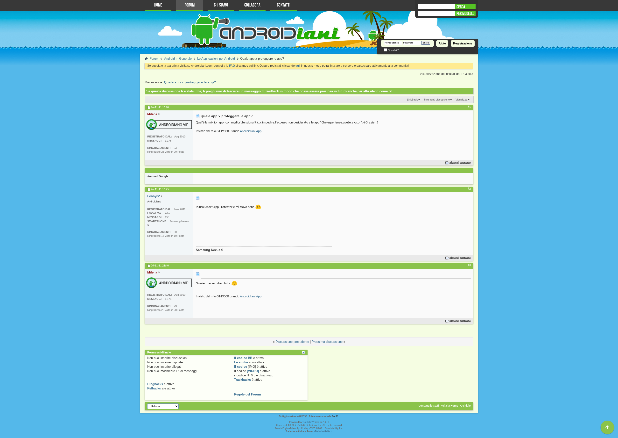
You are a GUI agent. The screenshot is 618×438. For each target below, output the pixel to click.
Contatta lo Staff (429, 405)
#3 (469, 265)
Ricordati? (393, 50)
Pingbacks (155, 384)
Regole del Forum (247, 394)
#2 (469, 188)
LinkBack (412, 99)
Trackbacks (242, 379)
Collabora (252, 5)
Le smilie (241, 362)
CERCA (460, 6)
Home (158, 5)
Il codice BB (243, 358)
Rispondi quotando (460, 163)
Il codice (240, 366)
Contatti (283, 5)
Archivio (465, 405)
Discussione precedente (292, 342)
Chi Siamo (221, 5)
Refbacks (154, 388)
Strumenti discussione (437, 99)
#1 (469, 107)
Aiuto (442, 43)
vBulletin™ (308, 422)
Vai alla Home (449, 405)
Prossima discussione (327, 342)
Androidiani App (250, 131)
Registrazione (462, 43)
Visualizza (461, 99)
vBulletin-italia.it (323, 431)
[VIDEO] (253, 371)
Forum (190, 5)
